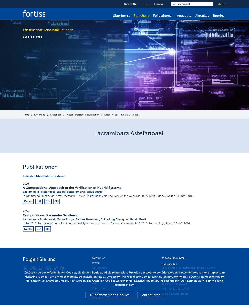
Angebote (184, 16)
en (224, 4)
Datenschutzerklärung (148, 280)
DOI (47, 201)
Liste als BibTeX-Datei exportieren (44, 176)
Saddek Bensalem (68, 191)
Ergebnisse (55, 114)
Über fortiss (121, 16)
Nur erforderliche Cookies (110, 295)
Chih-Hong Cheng (112, 219)
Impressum (217, 272)
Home (26, 114)
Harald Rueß (138, 219)
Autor (107, 114)
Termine (219, 16)
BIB (56, 201)
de (220, 4)
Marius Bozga (93, 191)
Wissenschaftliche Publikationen (82, 114)
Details (28, 201)
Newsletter (131, 4)
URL (39, 201)
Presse (146, 4)
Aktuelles (202, 16)
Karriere (159, 4)
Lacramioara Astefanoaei (127, 114)
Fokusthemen (163, 16)
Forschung (141, 16)
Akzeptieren (151, 295)
